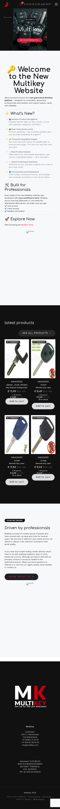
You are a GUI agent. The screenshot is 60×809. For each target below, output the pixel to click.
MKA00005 (43, 382)
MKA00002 (16, 382)
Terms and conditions (16, 797)
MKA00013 (43, 457)
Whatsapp (39, 799)
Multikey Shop (27, 225)
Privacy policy (34, 797)
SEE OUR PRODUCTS (29, 40)
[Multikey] (5, 4)
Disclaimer (47, 797)
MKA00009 (16, 457)
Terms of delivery (23, 799)
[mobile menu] (56, 4)
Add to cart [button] (17, 401)
